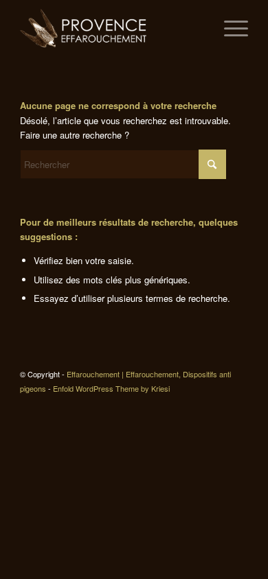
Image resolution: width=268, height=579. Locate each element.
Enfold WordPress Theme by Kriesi (111, 388)
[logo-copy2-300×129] (111, 28)
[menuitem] (229, 28)
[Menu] (229, 28)
